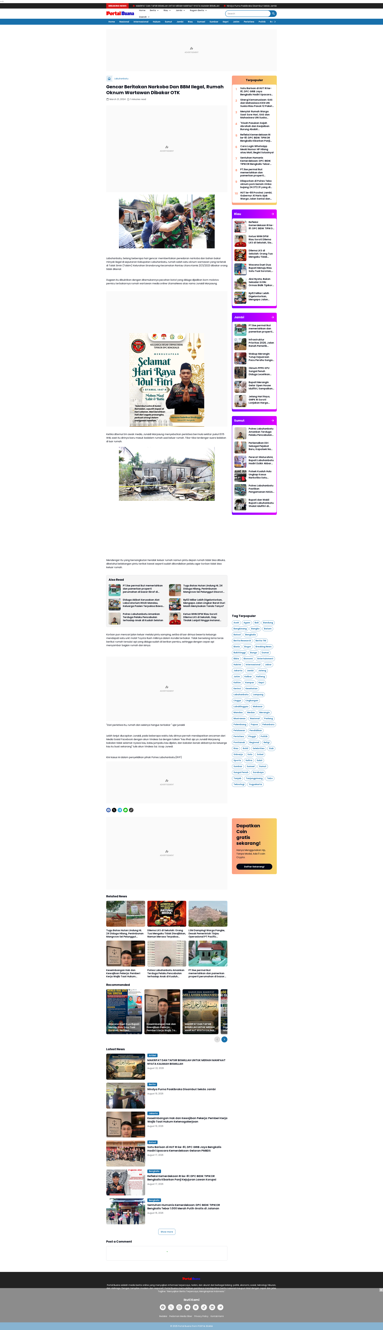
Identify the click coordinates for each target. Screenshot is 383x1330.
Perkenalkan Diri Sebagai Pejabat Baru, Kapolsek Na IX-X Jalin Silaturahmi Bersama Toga (260, 446)
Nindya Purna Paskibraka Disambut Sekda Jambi (177, 5)
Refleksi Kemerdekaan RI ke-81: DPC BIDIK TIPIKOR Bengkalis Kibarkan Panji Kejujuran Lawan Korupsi (181, 1177)
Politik (262, 21)
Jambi (179, 10)
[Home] (109, 79)
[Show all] (273, 214)
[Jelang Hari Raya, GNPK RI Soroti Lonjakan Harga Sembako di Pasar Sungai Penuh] (240, 401)
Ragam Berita (197, 10)
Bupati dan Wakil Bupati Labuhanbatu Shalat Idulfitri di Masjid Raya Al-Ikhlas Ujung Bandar (261, 503)
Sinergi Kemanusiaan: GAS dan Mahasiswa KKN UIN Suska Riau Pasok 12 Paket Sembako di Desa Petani (256, 103)
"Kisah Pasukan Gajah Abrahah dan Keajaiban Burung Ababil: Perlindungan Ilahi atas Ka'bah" (254, 126)
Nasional (124, 21)
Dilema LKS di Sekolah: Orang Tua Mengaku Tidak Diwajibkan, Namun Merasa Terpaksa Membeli (166, 933)
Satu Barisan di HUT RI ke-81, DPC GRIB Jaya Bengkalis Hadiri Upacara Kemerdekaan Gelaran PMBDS (184, 1148)
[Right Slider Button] (274, 22)
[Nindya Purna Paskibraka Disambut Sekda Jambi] (125, 1096)
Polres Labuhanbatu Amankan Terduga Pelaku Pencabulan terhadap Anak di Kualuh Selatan (143, 617)
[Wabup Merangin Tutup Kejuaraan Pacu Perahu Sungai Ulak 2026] (240, 358)
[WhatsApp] (125, 810)
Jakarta (153, 1113)
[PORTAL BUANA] (120, 14)
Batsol (152, 1142)
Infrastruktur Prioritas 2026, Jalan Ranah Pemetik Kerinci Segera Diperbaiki (261, 342)
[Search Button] (273, 14)
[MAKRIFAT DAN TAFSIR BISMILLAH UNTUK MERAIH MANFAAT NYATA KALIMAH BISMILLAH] (200, 1011)
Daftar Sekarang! (254, 866)
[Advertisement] (191, 50)
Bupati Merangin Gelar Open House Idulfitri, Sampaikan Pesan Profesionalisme (260, 385)
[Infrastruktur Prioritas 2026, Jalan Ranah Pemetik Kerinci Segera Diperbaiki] (240, 344)
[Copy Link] (131, 810)
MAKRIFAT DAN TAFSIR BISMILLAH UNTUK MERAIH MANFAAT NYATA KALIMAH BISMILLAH (200, 1027)
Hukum (156, 21)
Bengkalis (154, 1171)
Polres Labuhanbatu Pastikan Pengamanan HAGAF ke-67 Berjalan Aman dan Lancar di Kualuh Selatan (261, 488)
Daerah (143, 16)
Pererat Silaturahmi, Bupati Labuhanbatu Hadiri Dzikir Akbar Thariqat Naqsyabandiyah (261, 460)
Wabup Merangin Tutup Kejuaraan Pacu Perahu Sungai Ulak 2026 (261, 357)
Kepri (225, 21)
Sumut (168, 21)
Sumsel (201, 21)
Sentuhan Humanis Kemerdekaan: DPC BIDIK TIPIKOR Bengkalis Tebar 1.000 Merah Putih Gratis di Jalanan (183, 1206)
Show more (167, 1231)
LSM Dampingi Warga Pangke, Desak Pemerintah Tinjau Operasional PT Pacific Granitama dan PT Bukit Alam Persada (207, 933)
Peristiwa (249, 21)
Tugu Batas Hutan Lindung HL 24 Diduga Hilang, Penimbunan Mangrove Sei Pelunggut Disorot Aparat (203, 588)
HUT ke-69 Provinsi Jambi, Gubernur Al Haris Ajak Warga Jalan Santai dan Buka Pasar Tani (256, 195)
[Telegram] (120, 810)
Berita (153, 10)
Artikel (152, 1055)
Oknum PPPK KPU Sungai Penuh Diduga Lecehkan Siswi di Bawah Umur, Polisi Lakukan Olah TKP (261, 371)
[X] (114, 810)
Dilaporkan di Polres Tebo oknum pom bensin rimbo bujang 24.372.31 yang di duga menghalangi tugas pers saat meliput (256, 184)
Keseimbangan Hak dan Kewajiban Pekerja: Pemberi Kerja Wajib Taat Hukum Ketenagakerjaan (258, 5)
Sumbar (214, 21)
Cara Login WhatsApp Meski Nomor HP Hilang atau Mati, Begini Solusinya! (257, 149)
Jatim (236, 21)
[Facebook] (108, 810)
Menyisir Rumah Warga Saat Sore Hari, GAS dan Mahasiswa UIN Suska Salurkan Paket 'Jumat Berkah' (255, 114)
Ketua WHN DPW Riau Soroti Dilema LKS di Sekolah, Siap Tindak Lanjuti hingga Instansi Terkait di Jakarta (201, 617)
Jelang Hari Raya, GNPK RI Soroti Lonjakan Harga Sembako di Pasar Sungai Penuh (260, 399)
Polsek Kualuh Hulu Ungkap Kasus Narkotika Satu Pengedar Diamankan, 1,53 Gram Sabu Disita (260, 474)
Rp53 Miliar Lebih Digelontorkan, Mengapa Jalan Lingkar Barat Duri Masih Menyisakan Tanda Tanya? (204, 603)
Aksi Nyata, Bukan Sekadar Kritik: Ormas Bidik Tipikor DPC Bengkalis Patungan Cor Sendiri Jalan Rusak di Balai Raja (260, 282)
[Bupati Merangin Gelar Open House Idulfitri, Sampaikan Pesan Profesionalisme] (240, 387)
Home (142, 10)
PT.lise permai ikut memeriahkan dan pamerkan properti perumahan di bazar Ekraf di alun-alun (143, 588)
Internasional (141, 21)
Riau (166, 10)
